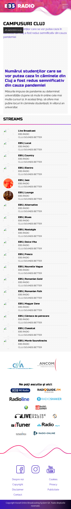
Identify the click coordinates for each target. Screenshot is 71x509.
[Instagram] (35, 469)
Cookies (53, 479)
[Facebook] (20, 469)
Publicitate (53, 489)
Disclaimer (17, 489)
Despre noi (18, 479)
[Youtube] (51, 469)
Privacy (53, 484)
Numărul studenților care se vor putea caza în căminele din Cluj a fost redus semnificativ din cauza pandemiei (35, 78)
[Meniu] (65, 6)
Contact (18, 494)
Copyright (17, 484)
